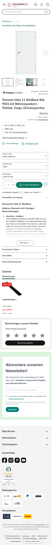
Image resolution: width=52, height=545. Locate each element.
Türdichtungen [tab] (8, 276)
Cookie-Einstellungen (30, 538)
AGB (33, 536)
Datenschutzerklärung (13, 538)
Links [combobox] (5, 167)
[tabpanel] (26, 298)
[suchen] (46, 12)
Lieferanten (42, 538)
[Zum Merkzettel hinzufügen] (45, 184)
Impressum (26, 536)
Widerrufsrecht (42, 536)
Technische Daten (10, 250)
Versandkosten (43, 119)
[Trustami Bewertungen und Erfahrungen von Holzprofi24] (8, 476)
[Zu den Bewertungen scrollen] (43, 94)
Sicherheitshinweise (11, 262)
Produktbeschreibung (12, 197)
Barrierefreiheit (16, 541)
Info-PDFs (7, 256)
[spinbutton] (8, 184)
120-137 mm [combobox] (8, 177)
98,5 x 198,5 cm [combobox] (9, 157)
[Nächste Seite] (46, 82)
